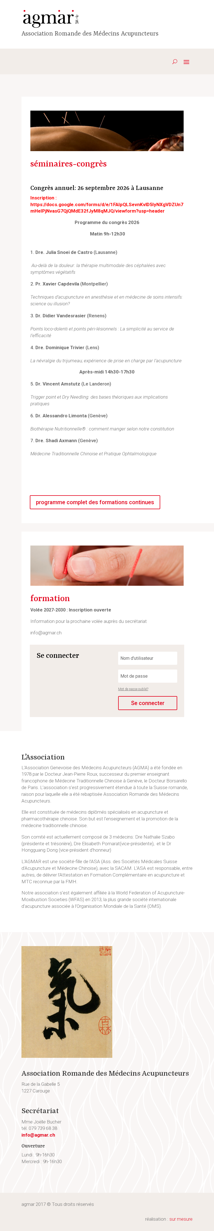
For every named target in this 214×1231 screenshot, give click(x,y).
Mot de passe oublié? (133, 689)
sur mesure (181, 1219)
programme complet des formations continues (95, 502)
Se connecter (147, 703)
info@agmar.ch (38, 1135)
